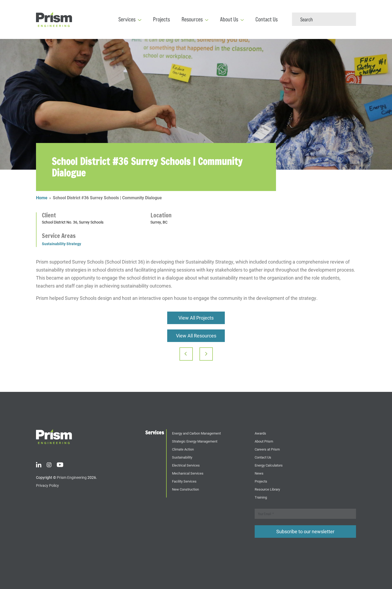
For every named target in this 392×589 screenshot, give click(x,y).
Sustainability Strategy (61, 243)
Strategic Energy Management (194, 441)
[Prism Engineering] (54, 436)
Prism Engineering (72, 477)
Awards (260, 433)
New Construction (185, 489)
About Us (229, 19)
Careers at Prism (267, 449)
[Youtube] (60, 464)
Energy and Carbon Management (196, 433)
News (259, 473)
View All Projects (196, 318)
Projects (161, 19)
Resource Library (267, 489)
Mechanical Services (187, 473)
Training (261, 497)
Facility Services (184, 481)
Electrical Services (186, 465)
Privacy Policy (47, 485)
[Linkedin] (38, 464)
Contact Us (266, 19)
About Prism (264, 441)
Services (126, 19)
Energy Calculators (269, 465)
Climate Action (183, 449)
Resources (192, 19)
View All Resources (196, 335)
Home (41, 197)
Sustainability (182, 457)
